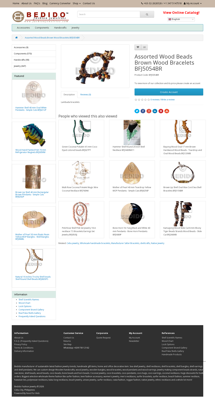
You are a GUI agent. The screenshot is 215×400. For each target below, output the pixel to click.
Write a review (168, 99)
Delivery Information (24, 351)
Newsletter (134, 341)
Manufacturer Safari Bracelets (125, 243)
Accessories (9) (21, 47)
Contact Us (89, 3)
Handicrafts (60, 27)
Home (16, 3)
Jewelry (75, 27)
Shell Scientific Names (29, 299)
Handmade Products (172, 354)
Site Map (67, 344)
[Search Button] (147, 14)
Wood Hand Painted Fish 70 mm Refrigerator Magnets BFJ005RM (30, 151)
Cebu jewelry (73, 243)
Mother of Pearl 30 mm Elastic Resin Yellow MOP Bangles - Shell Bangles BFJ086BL (32, 236)
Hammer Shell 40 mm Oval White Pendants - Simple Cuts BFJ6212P (31, 108)
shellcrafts (145, 243)
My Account (134, 337)
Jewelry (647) (20, 66)
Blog (44, 3)
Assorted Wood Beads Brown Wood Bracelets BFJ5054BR (52, 37)
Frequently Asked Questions (32, 316)
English (175, 19)
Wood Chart (24, 303)
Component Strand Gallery (31, 309)
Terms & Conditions (23, 347)
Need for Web (33, 393)
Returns (67, 341)
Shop (75, 3)
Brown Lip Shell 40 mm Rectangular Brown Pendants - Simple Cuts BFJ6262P (32, 194)
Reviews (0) (85, 94)
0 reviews (154, 99)
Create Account (169, 92)
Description (69, 94)
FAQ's (37, 3)
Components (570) (23, 53)
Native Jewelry (157, 243)
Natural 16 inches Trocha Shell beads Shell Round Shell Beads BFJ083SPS (33, 277)
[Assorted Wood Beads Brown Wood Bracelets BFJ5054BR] (95, 66)
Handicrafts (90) (21, 59)
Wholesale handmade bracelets (95, 243)
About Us (27, 3)
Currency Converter (60, 3)
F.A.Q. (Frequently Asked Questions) (31, 341)
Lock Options (25, 306)
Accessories (23, 27)
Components (42, 27)
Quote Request (103, 337)
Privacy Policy (20, 344)
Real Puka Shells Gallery (30, 313)
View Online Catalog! (181, 12)
